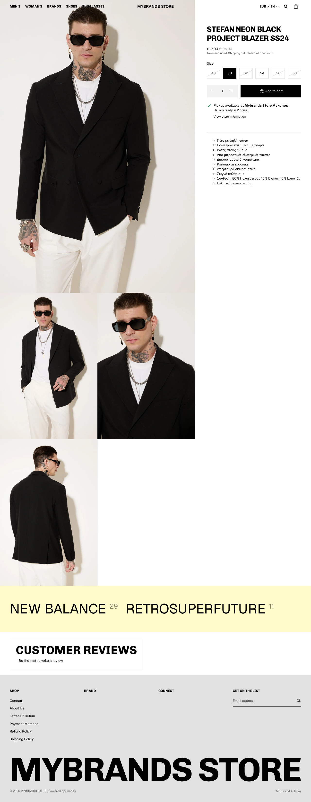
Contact (16, 701)
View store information (230, 116)
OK (299, 701)
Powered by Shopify (62, 791)
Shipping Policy (22, 739)
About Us (17, 708)
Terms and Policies (288, 791)
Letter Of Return (22, 716)
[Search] (285, 6)
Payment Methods (24, 724)
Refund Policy (21, 731)
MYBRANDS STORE (34, 791)
